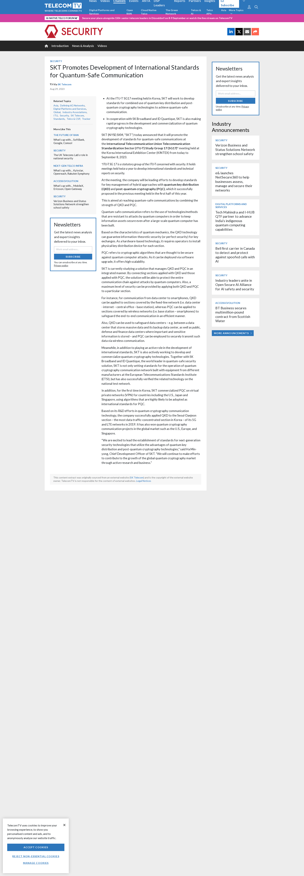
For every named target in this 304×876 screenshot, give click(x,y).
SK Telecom (64, 84)
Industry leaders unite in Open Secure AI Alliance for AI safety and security (234, 284)
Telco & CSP (73, 118)
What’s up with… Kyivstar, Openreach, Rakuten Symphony (71, 172)
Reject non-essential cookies (35, 856)
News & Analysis (83, 46)
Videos (102, 46)
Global (57, 112)
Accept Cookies (36, 847)
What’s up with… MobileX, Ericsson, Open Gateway (68, 187)
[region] (36, 846)
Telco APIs (209, 12)
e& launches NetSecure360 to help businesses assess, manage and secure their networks (233, 181)
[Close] (64, 825)
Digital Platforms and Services (102, 12)
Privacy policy (61, 265)
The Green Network (172, 12)
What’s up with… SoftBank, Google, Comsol (69, 141)
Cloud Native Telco (148, 12)
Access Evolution (65, 181)
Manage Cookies (36, 862)
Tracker (86, 118)
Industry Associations (74, 112)
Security (56, 61)
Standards (59, 118)
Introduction (60, 46)
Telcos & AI (196, 12)
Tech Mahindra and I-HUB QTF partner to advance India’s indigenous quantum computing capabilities (235, 220)
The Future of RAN (66, 134)
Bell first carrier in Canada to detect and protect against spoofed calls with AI (235, 254)
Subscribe (73, 256)
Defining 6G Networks (72, 105)
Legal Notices (143, 480)
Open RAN (129, 12)
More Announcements (231, 333)
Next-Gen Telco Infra (68, 165)
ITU (55, 115)
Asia (223, 10)
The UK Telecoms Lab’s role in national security (70, 156)
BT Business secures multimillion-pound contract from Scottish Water (232, 314)
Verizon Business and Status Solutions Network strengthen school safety (71, 204)
